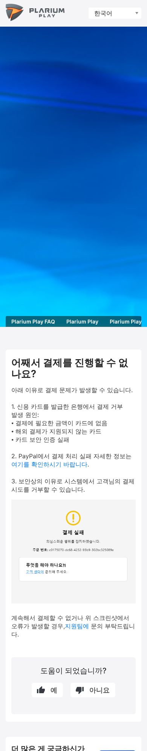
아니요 (99, 690)
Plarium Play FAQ (33, 321)
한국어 (103, 13)
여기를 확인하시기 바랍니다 (49, 464)
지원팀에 (77, 626)
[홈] (35, 13)
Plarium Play (82, 321)
